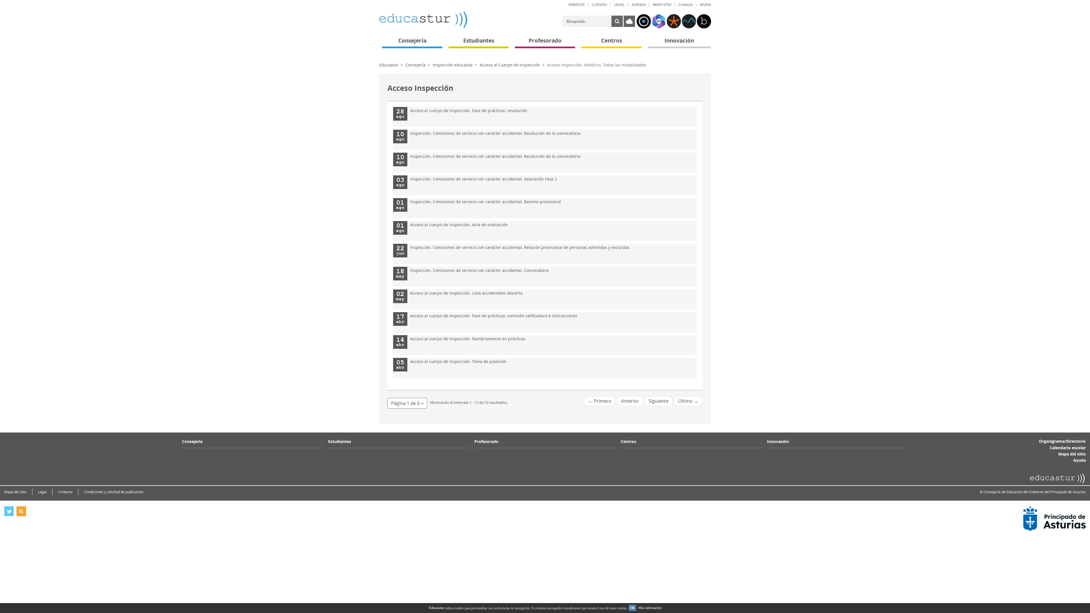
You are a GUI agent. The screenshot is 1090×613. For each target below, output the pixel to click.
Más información (649, 608)
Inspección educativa (453, 65)
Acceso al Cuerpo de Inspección (510, 65)
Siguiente (658, 401)
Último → (688, 401)
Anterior (630, 401)
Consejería (415, 65)
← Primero (599, 401)
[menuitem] (576, 5)
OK (632, 608)
